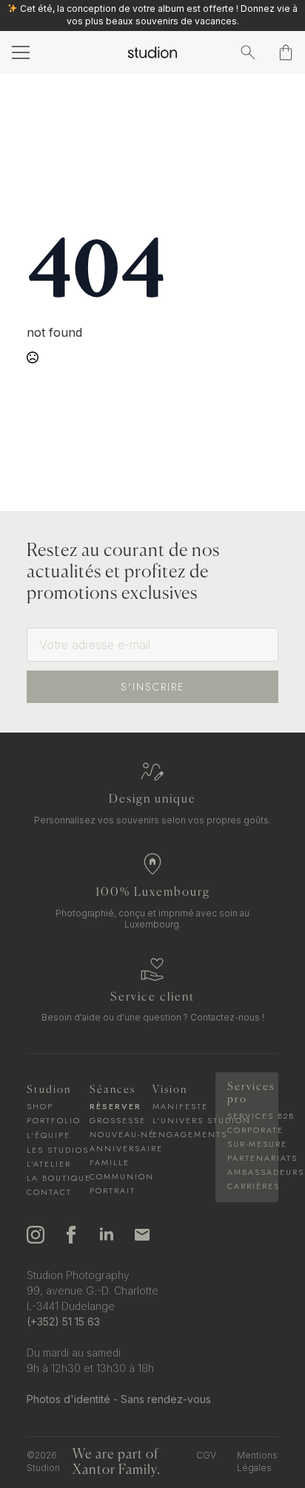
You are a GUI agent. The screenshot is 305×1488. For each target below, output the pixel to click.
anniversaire (121, 1149)
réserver (115, 1107)
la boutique (58, 1178)
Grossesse (118, 1121)
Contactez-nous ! (227, 1017)
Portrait (112, 1191)
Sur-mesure (247, 1144)
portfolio (54, 1121)
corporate (247, 1130)
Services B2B (247, 1116)
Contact (49, 1192)
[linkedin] (106, 1235)
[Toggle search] (248, 52)
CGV (206, 1455)
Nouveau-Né (121, 1135)
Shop (40, 1107)
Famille (110, 1163)
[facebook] (71, 1235)
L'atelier (49, 1164)
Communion (121, 1177)
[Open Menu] (19, 52)
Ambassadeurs (247, 1172)
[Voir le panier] (285, 52)
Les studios (58, 1150)
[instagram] (35, 1235)
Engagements (183, 1135)
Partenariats (247, 1158)
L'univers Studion (183, 1121)
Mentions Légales (257, 1461)
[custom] (142, 1235)
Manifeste (180, 1107)
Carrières (247, 1186)
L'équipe (48, 1135)
